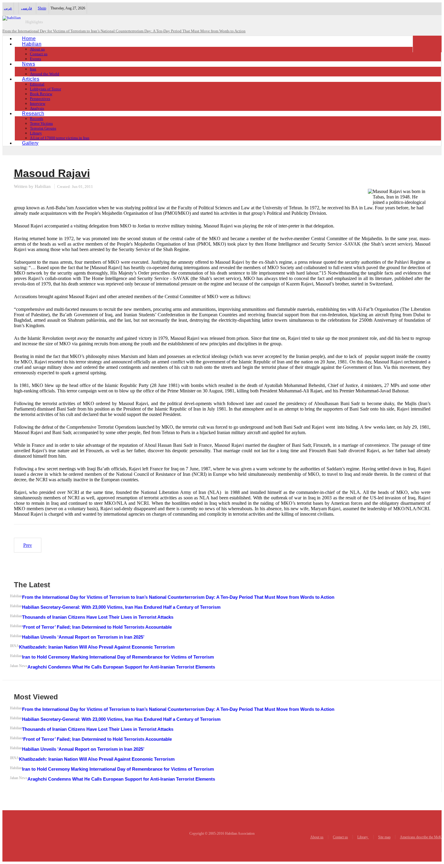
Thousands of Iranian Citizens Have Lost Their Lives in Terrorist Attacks (97, 617)
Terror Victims (41, 123)
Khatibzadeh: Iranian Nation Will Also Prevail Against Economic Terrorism (97, 647)
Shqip (42, 8)
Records (36, 118)
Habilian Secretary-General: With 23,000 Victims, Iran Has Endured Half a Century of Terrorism (121, 607)
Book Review (41, 94)
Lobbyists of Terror (45, 89)
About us (37, 49)
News (28, 63)
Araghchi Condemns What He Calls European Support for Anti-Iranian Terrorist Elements (121, 666)
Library (36, 133)
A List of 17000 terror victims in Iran (59, 138)
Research (33, 113)
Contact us (38, 54)
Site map (384, 837)
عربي (8, 8)
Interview (37, 103)
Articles (30, 79)
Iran (33, 69)
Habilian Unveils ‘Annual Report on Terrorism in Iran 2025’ (83, 637)
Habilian (31, 44)
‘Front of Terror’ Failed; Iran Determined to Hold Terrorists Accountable (97, 627)
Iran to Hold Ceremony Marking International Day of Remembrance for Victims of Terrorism (118, 656)
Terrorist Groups (43, 128)
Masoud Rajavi (52, 173)
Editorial (37, 84)
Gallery (30, 143)
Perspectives (40, 98)
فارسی (26, 8)
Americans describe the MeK (421, 837)
